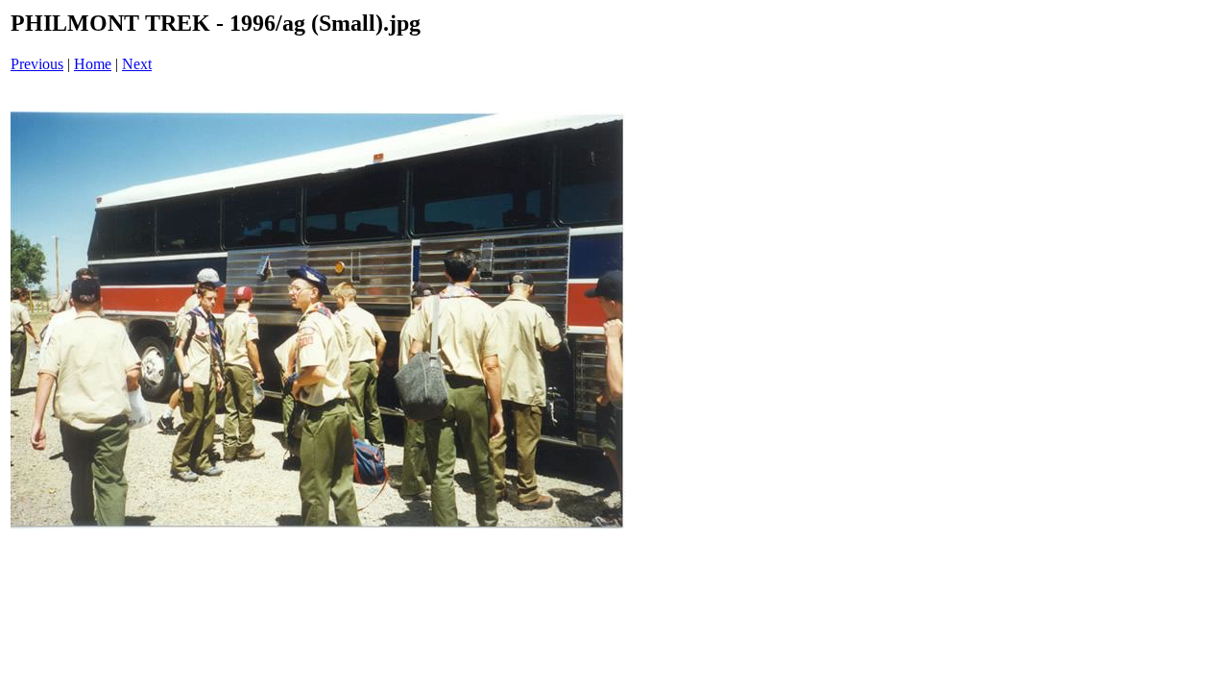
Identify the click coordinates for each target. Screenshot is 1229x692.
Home (92, 64)
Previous (37, 64)
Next (137, 64)
